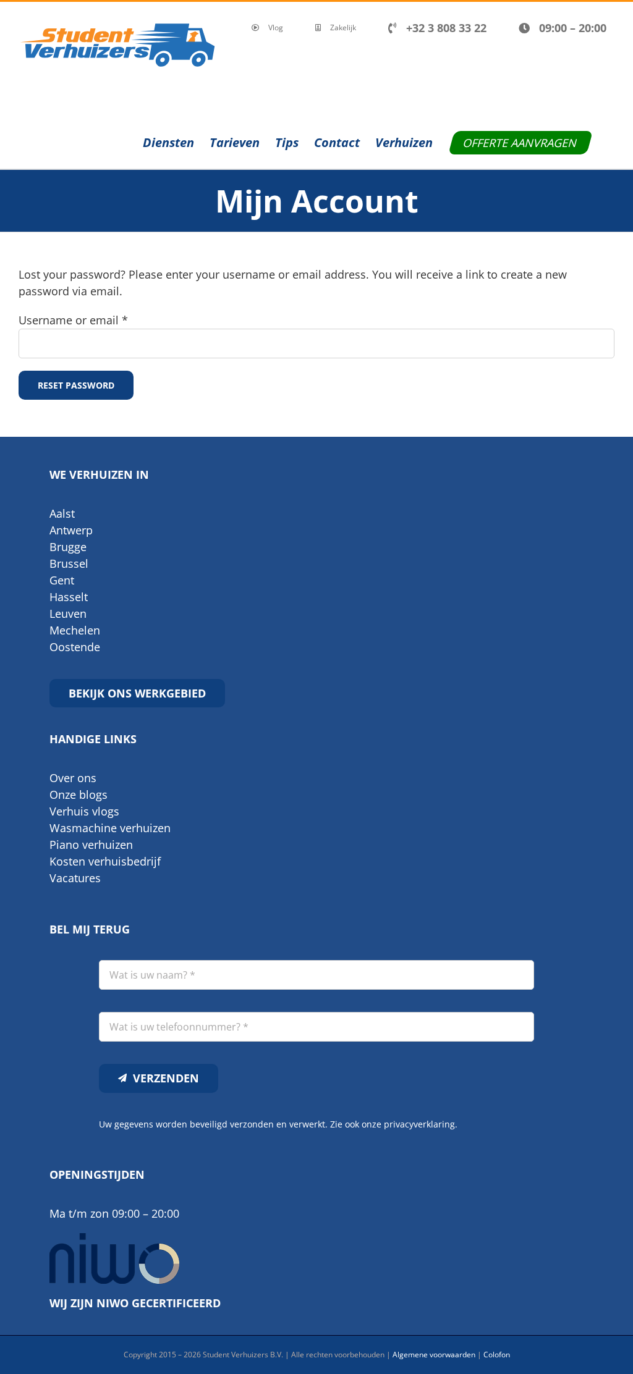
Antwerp (71, 530)
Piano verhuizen (91, 844)
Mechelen (74, 630)
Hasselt (68, 596)
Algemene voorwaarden (434, 1354)
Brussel (68, 563)
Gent (61, 580)
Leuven (68, 613)
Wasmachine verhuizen (110, 827)
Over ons (72, 777)
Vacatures (75, 877)
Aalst (62, 513)
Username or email (73, 320)
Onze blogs (78, 794)
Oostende (74, 646)
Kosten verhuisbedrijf (105, 861)
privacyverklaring (419, 1124)
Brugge (68, 546)
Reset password (76, 385)
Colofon (496, 1354)
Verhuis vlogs (84, 811)
